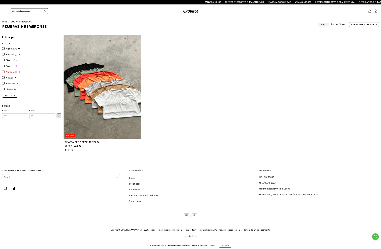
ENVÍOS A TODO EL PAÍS (262, 2)
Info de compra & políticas (143, 195)
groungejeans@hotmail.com (274, 188)
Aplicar (59, 115)
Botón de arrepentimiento (257, 230)
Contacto (134, 189)
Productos (134, 183)
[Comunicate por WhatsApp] (375, 236)
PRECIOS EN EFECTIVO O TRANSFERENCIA (228, 2)
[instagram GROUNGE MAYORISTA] (5, 188)
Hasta (32, 111)
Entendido (225, 245)
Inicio (4, 22)
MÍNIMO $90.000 (196, 2)
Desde (5, 111)
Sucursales (135, 201)
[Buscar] (44, 11)
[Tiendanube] (190, 236)
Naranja (322, 24)
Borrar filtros (338, 24)
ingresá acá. (234, 230)
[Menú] (5, 11)
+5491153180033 (267, 182)
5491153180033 (266, 177)
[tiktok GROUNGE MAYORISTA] (14, 188)
